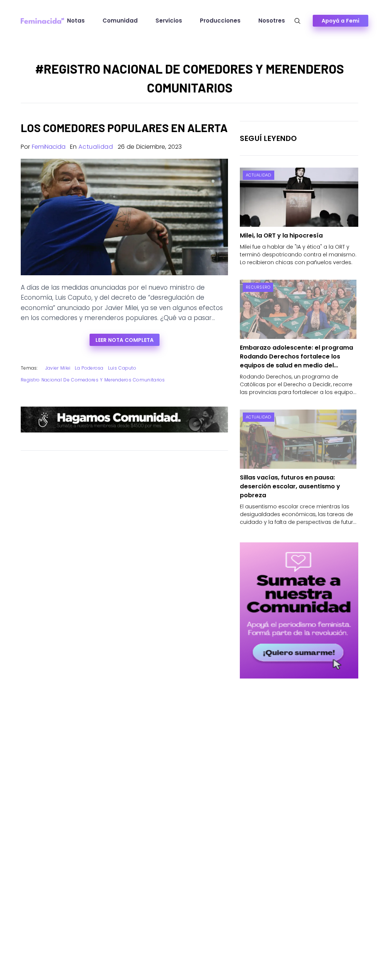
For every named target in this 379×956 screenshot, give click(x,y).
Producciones (220, 20)
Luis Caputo (122, 368)
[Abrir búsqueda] (297, 20)
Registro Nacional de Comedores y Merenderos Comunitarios (93, 380)
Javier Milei (58, 368)
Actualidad (95, 146)
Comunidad (120, 20)
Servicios (168, 20)
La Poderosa (89, 368)
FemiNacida (49, 146)
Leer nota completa (124, 340)
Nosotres (271, 20)
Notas (76, 20)
